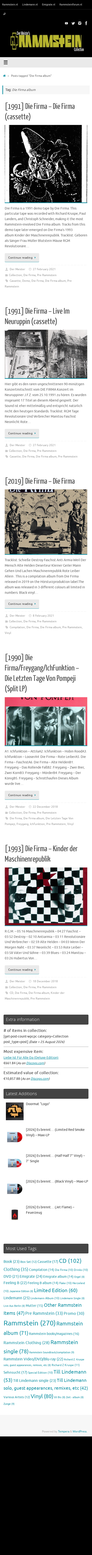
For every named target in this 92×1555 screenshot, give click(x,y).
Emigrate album (58, 1277)
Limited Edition (56, 1290)
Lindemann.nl (30, 4)
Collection (15, 275)
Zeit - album (75, 1397)
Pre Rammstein (47, 275)
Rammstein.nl (10, 4)
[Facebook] (86, 23)
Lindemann (17, 1297)
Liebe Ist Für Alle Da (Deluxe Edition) (31, 1058)
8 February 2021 (43, 616)
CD (11, 993)
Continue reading (20, 258)
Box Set (28, 1262)
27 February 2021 (44, 269)
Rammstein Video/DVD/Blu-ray (33, 1359)
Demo (26, 281)
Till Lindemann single (34, 1380)
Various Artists (17, 1397)
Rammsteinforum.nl (70, 4)
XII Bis (59, 1397)
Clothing (16, 1269)
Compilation (17, 627)
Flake (65, 1283)
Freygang (23, 824)
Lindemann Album (44, 1298)
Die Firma (29, 275)
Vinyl (8, 633)
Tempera (63, 1431)
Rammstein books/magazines (54, 1334)
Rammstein (30, 1323)
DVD (11, 1276)
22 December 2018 (45, 807)
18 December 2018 (45, 981)
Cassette (15, 281)
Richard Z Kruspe (66, 1365)
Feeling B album (43, 1283)
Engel (79, 1276)
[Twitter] (73, 23)
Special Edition (40, 1373)
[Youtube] (66, 23)
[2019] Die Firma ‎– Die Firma (40, 481)
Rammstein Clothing (27, 1342)
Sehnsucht (15, 1372)
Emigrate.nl (48, 4)
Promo (74, 1313)
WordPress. (80, 1431)
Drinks (81, 1270)
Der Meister (17, 269)
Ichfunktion (37, 824)
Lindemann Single (72, 1298)
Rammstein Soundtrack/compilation (51, 1352)
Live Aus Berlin (14, 1305)
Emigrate (31, 1276)
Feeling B (15, 1283)
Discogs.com (35, 1063)
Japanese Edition (21, 1291)
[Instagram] (79, 23)
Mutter (34, 1306)
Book (12, 1261)
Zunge (9, 1403)
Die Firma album (55, 281)
